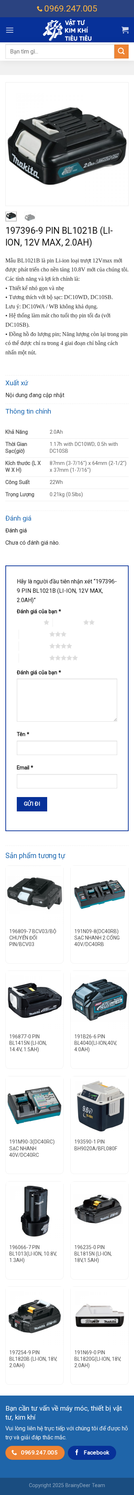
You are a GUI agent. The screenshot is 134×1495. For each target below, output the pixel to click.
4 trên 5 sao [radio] (34, 646)
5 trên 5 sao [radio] (34, 658)
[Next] (117, 144)
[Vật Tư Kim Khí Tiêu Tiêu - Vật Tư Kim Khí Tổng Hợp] (67, 30)
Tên (23, 734)
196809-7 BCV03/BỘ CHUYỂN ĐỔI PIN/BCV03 (32, 937)
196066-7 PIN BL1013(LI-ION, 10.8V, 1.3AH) (33, 1253)
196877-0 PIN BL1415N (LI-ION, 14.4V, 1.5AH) (28, 1043)
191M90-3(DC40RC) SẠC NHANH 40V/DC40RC (32, 1148)
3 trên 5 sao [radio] (34, 634)
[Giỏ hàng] (125, 30)
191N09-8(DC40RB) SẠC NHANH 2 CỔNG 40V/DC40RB (97, 937)
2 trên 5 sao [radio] (68, 622)
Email (25, 768)
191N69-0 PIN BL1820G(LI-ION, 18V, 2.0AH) (97, 1359)
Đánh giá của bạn (39, 612)
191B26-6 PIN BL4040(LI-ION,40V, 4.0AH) (95, 1043)
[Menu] (9, 30)
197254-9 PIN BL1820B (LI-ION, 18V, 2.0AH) (33, 1359)
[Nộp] (121, 52)
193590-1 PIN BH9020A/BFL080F (95, 1145)
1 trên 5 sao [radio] (28, 622)
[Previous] (16, 144)
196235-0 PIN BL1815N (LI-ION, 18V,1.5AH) (93, 1253)
